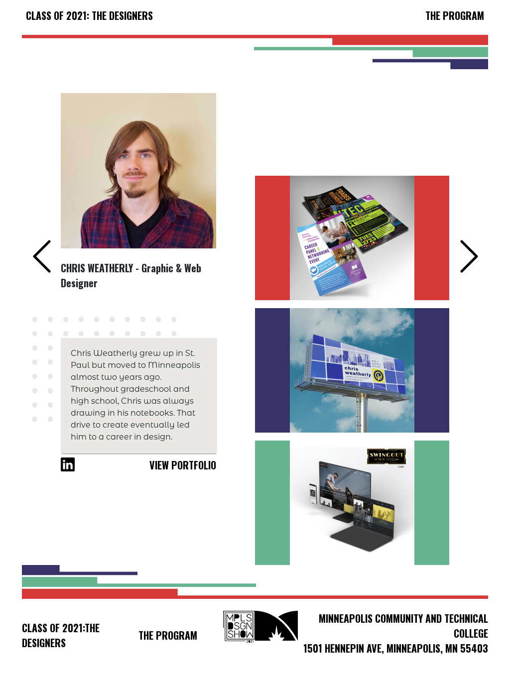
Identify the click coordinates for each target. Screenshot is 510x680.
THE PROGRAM (454, 15)
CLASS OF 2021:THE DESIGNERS (61, 635)
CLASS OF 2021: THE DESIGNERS (89, 15)
